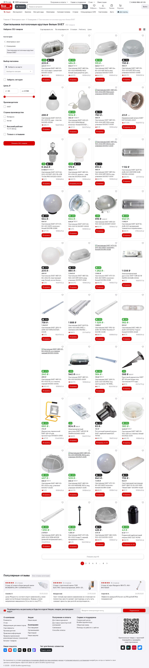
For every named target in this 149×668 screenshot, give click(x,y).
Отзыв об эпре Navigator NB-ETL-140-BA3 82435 (115, 586)
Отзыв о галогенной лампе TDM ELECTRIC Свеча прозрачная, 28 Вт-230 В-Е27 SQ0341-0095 (68, 586)
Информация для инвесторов (14, 625)
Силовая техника (63, 12)
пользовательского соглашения (77, 660)
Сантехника (102, 12)
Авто (112, 12)
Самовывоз (56, 628)
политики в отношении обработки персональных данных (42, 660)
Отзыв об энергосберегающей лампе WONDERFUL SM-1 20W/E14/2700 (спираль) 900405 (19, 586)
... (99, 563)
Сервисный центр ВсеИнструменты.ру (84, 621)
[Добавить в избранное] (62, 35)
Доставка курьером (60, 620)
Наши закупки (33, 635)
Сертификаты (8, 628)
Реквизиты (7, 620)
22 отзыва (19, 583)
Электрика (50, 12)
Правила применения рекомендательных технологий (15, 637)
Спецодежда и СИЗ (88, 12)
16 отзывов (115, 583)
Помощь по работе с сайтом (88, 628)
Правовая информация (12, 633)
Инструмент (17, 12)
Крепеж (28, 12)
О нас (5, 623)
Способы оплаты (58, 630)
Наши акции (32, 620)
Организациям (33, 630)
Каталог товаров (9, 641)
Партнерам (32, 633)
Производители (9, 631)
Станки (75, 12)
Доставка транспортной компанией (61, 624)
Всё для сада (39, 12)
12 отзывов (67, 583)
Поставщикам (33, 628)
